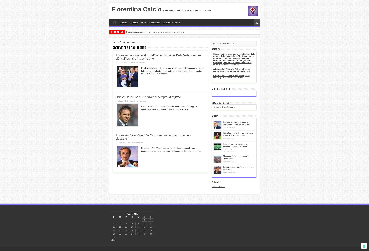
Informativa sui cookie (150, 23)
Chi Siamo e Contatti (171, 23)
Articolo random (257, 22)
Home (115, 23)
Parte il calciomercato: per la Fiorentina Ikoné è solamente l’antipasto (155, 32)
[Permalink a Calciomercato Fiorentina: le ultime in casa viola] (217, 173)
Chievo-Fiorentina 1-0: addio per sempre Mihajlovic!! (149, 97)
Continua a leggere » (159, 74)
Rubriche (134, 23)
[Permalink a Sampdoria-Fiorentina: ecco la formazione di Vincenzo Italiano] (217, 128)
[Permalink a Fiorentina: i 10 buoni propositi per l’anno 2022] (217, 162)
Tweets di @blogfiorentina (224, 107)
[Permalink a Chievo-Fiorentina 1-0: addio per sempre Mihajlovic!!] (127, 126)
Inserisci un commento (137, 62)
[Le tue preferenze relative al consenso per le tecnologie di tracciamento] (364, 246)
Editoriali (124, 23)
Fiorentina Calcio (136, 9)
